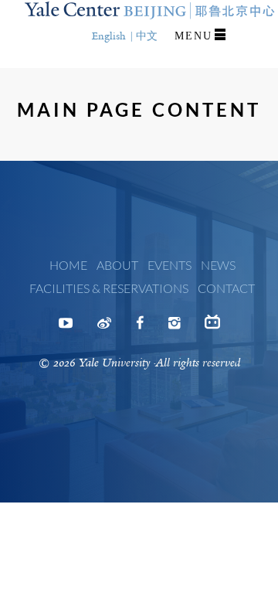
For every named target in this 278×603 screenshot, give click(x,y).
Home (68, 264)
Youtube (66, 328)
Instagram (174, 328)
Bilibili (212, 328)
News (218, 264)
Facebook (140, 328)
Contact (226, 288)
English (109, 36)
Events (169, 264)
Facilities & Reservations (108, 288)
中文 (147, 36)
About (117, 264)
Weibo (104, 328)
